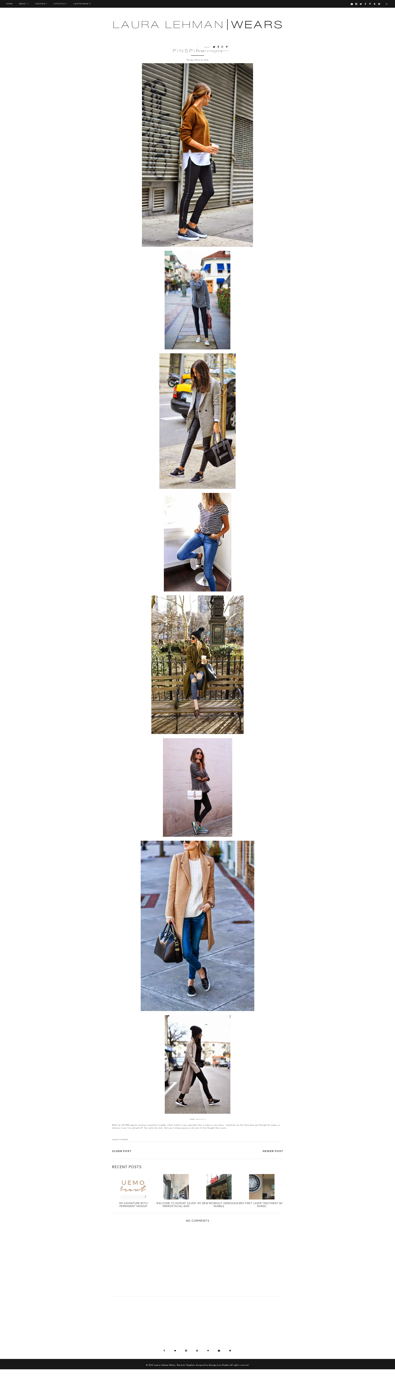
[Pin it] (227, 47)
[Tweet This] (214, 47)
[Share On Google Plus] (222, 47)
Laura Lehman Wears (165, 1365)
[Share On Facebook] (218, 47)
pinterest (202, 1119)
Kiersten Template (186, 1365)
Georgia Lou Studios (219, 1365)
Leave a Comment (120, 1139)
